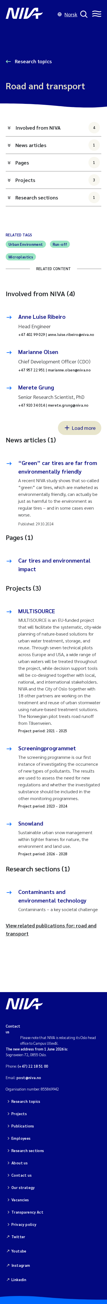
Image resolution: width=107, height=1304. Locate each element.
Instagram (20, 1265)
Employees (21, 1138)
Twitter (18, 1236)
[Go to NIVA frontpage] (30, 14)
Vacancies (20, 1199)
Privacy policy (23, 1224)
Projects (55, 180)
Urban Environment (26, 244)
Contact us (21, 1175)
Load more (84, 427)
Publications (22, 1125)
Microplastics (21, 256)
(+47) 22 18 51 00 (33, 1066)
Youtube (19, 1250)
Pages (55, 162)
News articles (55, 145)
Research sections (55, 197)
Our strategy (23, 1187)
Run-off (60, 244)
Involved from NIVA (55, 127)
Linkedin (18, 1279)
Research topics (33, 61)
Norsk (70, 14)
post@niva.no (29, 1077)
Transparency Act (27, 1212)
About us (19, 1162)
